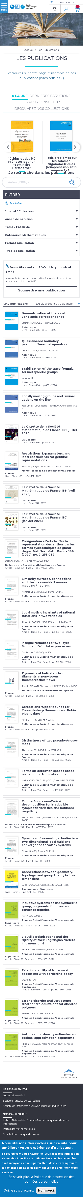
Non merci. (46, 1190)
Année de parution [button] (19, 219)
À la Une (20, 96)
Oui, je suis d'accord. (19, 1190)
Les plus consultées (41, 102)
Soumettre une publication (41, 290)
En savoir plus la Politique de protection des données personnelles (41, 1179)
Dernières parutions (50, 96)
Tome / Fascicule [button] (17, 226)
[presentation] (8, 147)
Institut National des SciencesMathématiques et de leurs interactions (35, 1122)
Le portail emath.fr (14, 1095)
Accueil (29, 49)
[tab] (41, 211)
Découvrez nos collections (41, 109)
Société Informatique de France (21, 1134)
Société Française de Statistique (21, 1100)
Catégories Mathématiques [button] (25, 235)
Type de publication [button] (20, 250)
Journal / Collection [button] (19, 211)
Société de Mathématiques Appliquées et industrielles (34, 1105)
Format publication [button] (19, 242)
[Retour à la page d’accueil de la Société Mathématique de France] (23, 5)
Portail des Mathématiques (19, 1128)
